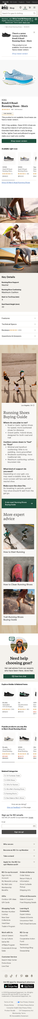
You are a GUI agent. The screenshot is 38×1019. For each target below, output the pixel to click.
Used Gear (6, 923)
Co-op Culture (7, 939)
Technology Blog (26, 948)
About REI (24, 935)
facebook (16, 976)
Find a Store (6, 963)
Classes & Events (26, 917)
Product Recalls (10, 1010)
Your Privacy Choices (26, 1002)
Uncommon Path (26, 920)
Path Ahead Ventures (28, 924)
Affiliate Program (8, 945)
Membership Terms (18, 1013)
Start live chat (20, 676)
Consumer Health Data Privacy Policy (19, 1008)
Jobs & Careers (7, 935)
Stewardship (25, 951)
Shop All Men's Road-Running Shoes (16, 182)
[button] (19, 78)
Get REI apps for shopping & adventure (19, 982)
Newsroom (24, 944)
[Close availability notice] (34, 32)
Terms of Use (8, 1002)
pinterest (21, 976)
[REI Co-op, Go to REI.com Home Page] (4, 7)
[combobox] (19, 13)
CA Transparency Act (26, 1010)
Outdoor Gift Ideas (9, 899)
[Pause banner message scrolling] (35, 19)
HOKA (4, 100)
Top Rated (8, 113)
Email (3, 822)
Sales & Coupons (26, 899)
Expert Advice (25, 914)
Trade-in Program (8, 926)
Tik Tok (11, 976)
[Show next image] (34, 78)
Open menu (34, 7)
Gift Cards (5, 902)
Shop (12, 8)
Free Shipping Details (28, 902)
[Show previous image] (3, 78)
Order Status (25, 875)
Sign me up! (19, 832)
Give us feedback (13, 807)
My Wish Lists (7, 884)
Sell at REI (5, 942)
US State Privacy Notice (26, 1005)
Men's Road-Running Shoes (13, 27)
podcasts (32, 976)
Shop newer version (20, 54)
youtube (26, 976)
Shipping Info (25, 890)
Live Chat (5, 966)
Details (31, 817)
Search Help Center (9, 960)
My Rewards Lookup (10, 881)
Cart (30, 7)
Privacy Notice (9, 1005)
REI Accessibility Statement (19, 1016)
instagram (6, 976)
